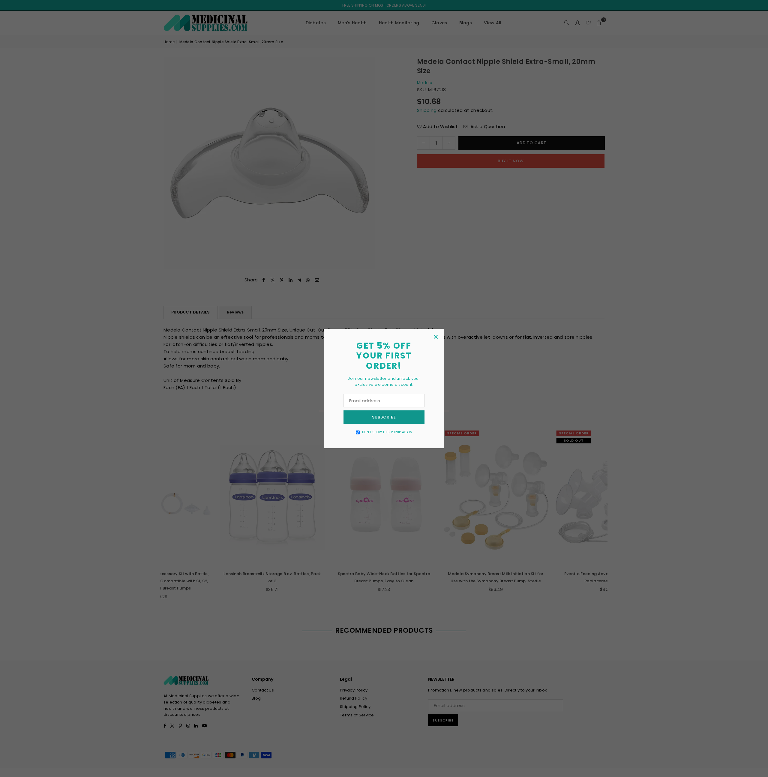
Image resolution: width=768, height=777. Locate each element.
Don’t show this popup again (387, 432)
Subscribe (384, 417)
